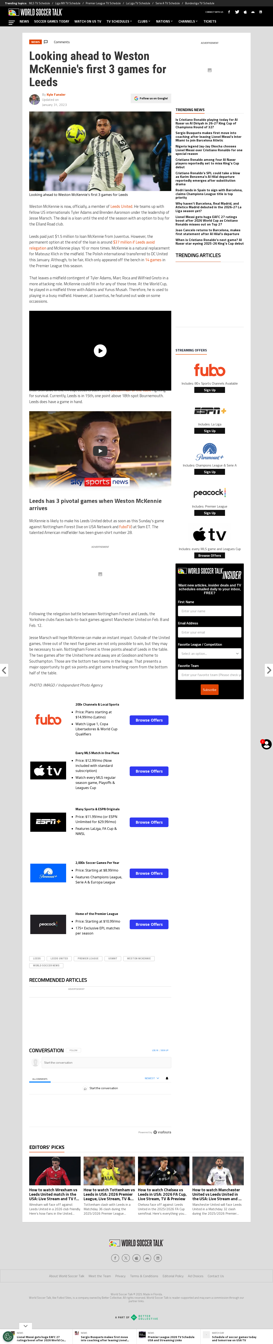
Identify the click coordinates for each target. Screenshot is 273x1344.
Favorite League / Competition (200, 644)
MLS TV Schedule (39, 3)
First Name (186, 601)
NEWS (24, 21)
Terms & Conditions (144, 1292)
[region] (100, 1108)
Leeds (37, 958)
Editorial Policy (173, 1292)
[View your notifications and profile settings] (167, 1095)
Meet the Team (100, 1292)
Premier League (88, 958)
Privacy (120, 1292)
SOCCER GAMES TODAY (51, 21)
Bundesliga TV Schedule (199, 3)
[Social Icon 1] (126, 1275)
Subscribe (209, 689)
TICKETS (209, 21)
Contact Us (216, 1292)
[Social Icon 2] (136, 1275)
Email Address (188, 623)
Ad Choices (195, 1292)
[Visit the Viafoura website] (162, 1149)
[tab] (40, 1095)
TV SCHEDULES (117, 21)
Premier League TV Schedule (103, 3)
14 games (153, 260)
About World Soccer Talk (66, 1292)
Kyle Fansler (56, 94)
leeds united (59, 958)
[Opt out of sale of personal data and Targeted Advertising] (8, 1336)
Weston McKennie (139, 958)
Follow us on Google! (154, 98)
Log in (155, 1067)
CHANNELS (187, 21)
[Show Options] (237, 653)
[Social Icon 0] (115, 1275)
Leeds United (121, 206)
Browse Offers (149, 720)
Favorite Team (188, 665)
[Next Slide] (168, 1019)
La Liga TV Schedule (138, 3)
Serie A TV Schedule (167, 3)
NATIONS (163, 21)
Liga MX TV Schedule (67, 3)
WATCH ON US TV (87, 21)
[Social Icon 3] (147, 1275)
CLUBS (143, 21)
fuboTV (125, 527)
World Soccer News (46, 965)
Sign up (164, 1067)
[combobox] (208, 653)
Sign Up (210, 389)
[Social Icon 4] (158, 1275)
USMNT (112, 958)
